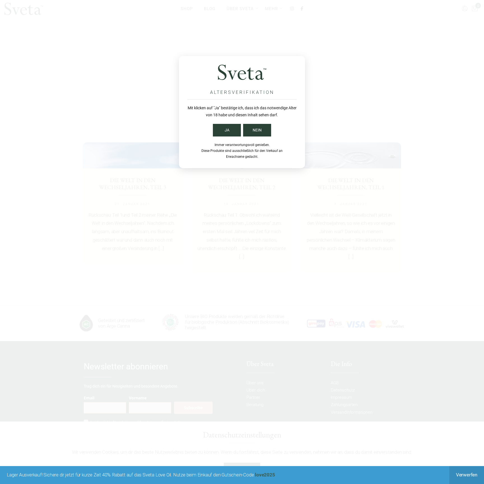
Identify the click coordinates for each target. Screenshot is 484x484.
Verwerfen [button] (466, 475)
